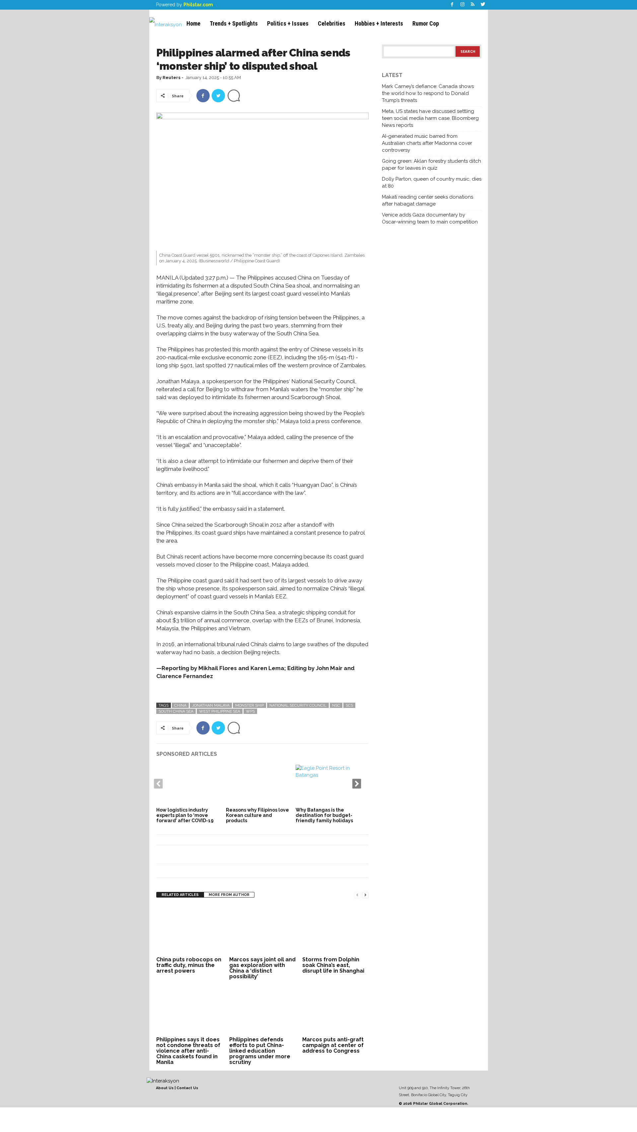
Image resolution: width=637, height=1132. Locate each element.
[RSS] (473, 5)
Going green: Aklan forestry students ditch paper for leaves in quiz (431, 164)
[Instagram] (462, 5)
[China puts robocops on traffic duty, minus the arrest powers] (189, 930)
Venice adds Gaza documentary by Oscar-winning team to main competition (430, 218)
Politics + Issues (288, 23)
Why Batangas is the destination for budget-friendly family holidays (324, 815)
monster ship (249, 705)
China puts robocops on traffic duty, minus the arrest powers (188, 965)
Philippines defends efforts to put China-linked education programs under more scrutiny (259, 1050)
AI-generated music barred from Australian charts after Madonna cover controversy (427, 143)
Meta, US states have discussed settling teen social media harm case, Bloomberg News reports (430, 118)
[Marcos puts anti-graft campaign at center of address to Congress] (335, 1010)
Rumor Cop (425, 23)
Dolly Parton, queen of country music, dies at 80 (431, 182)
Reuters (171, 77)
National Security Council (297, 705)
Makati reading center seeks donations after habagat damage (427, 200)
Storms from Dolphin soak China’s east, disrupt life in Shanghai (333, 965)
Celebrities (331, 23)
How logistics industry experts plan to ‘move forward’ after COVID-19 (185, 815)
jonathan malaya (211, 705)
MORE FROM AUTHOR (229, 895)
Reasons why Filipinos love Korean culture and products (257, 815)
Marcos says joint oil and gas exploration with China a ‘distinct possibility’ (262, 968)
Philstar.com (198, 4)
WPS (250, 711)
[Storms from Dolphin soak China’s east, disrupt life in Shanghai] (335, 930)
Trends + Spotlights (234, 23)
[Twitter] (483, 5)
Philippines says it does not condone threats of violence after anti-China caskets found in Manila (188, 1050)
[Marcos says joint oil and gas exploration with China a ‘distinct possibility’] (262, 930)
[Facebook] (452, 5)
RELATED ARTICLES (180, 895)
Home (193, 23)
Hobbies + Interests (379, 23)
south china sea (176, 711)
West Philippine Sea (219, 711)
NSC (336, 705)
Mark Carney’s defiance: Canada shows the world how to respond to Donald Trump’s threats (428, 93)
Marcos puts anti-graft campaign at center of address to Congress (333, 1045)
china (180, 705)
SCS (349, 705)
